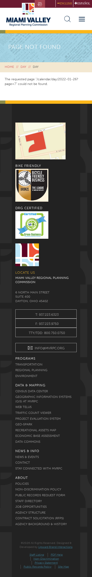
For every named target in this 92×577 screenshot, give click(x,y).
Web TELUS (23, 407)
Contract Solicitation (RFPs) (39, 518)
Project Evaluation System (38, 418)
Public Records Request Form (40, 495)
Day (23, 67)
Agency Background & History (41, 524)
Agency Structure (30, 512)
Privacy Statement (46, 562)
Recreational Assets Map (35, 430)
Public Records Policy (37, 566)
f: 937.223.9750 (47, 324)
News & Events (27, 457)
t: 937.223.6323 (47, 315)
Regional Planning (31, 370)
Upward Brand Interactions (55, 547)
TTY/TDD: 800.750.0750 (47, 333)
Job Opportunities (31, 506)
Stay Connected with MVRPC (38, 468)
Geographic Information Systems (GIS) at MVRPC (43, 399)
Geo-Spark (23, 424)
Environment (26, 376)
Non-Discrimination (46, 558)
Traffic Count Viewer (33, 413)
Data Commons (27, 441)
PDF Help (57, 554)
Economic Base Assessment (37, 436)
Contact (22, 462)
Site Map (63, 566)
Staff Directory (28, 501)
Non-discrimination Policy (38, 489)
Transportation (28, 364)
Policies (22, 483)
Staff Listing (36, 554)
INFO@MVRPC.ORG (50, 348)
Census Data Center (31, 391)
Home (9, 67)
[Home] (31, 14)
